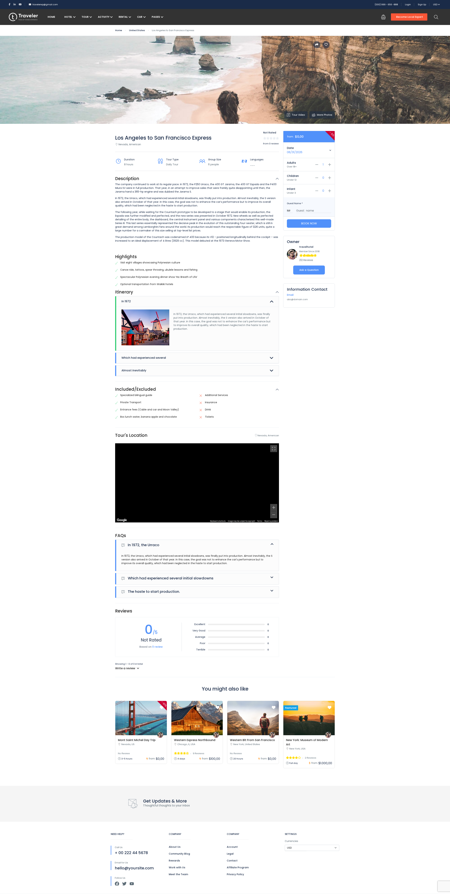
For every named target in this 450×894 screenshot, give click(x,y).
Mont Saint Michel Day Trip (137, 740)
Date (290, 148)
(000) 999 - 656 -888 (386, 4)
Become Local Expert (409, 17)
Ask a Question (309, 270)
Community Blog (179, 853)
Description (127, 178)
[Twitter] (124, 884)
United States (137, 30)
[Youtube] (132, 884)
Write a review (125, 668)
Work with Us (177, 867)
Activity (103, 17)
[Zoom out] (273, 514)
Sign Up (422, 4)
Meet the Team (178, 874)
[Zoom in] (273, 507)
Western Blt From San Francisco (252, 740)
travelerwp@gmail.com (45, 4)
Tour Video (298, 115)
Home (51, 17)
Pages (156, 17)
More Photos (324, 115)
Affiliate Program (238, 867)
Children (293, 176)
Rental (123, 17)
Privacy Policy (235, 874)
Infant (291, 189)
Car (139, 17)
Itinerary (124, 292)
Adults (291, 163)
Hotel (68, 17)
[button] (383, 17)
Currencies (291, 841)
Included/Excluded (135, 389)
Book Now (309, 223)
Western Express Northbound (194, 740)
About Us (175, 847)
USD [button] (435, 4)
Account (232, 847)
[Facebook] (117, 884)
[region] (197, 482)
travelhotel (306, 247)
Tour (85, 17)
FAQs (120, 535)
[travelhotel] (160, 735)
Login (408, 4)
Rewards (174, 860)
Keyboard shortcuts (218, 521)
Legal (230, 853)
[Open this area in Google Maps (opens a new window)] (122, 520)
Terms (259, 521)
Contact (232, 860)
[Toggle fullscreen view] (273, 448)
